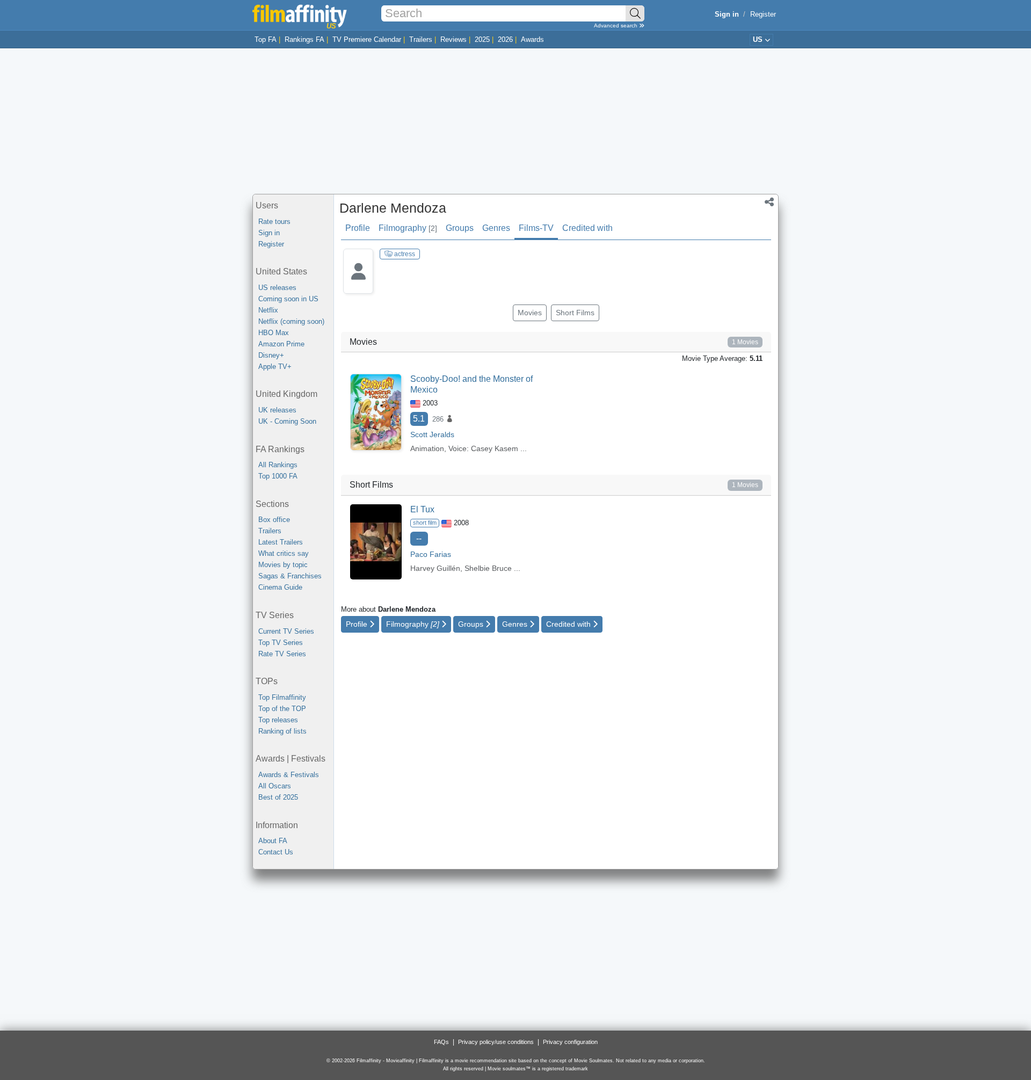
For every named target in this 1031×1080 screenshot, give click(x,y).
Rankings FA (304, 39)
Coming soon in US (288, 299)
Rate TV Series (282, 654)
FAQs (441, 1042)
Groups (460, 228)
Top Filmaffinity (282, 697)
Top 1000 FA (277, 476)
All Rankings (277, 465)
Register (763, 14)
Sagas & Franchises (290, 576)
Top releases (278, 720)
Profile (357, 228)
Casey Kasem (494, 448)
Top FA (266, 39)
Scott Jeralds (432, 434)
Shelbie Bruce (488, 568)
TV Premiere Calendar (366, 39)
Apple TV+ (275, 367)
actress (404, 254)
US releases (277, 288)
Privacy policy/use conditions (496, 1042)
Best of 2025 (278, 797)
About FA (272, 841)
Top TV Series (280, 643)
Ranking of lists (282, 731)
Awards (532, 39)
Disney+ (271, 355)
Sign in (269, 233)
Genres (496, 228)
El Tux (422, 509)
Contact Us (275, 852)
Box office (274, 520)
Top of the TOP (282, 709)
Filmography (408, 228)
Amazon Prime (281, 344)
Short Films (575, 312)
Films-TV (536, 228)
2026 (505, 39)
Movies (530, 312)
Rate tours (274, 222)
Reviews (453, 39)
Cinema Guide (280, 587)
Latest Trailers (280, 542)
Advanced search (616, 25)
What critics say (283, 553)
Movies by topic (283, 565)
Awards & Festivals (288, 775)
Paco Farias (430, 554)
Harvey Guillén (435, 568)
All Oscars (274, 786)
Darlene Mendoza (392, 207)
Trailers (420, 39)
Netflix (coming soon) (291, 321)
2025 (482, 39)
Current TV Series (286, 631)
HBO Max (273, 333)
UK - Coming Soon (287, 421)
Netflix (268, 310)
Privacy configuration (570, 1042)
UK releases (277, 410)
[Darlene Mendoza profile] (358, 280)
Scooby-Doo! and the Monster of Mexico (471, 384)
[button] (769, 203)
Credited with (587, 228)
